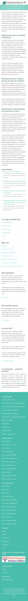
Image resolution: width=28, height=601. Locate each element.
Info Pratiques (5, 537)
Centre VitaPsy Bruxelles (7, 579)
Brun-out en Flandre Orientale (8, 465)
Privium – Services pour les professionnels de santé (13, 417)
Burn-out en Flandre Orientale (8, 513)
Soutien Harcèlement (6, 430)
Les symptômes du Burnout (8, 360)
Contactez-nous (5, 297)
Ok (14, 598)
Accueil (3, 531)
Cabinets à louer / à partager (8, 399)
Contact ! (4, 548)
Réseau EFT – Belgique (7, 420)
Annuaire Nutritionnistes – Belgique (10, 413)
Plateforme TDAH (6, 427)
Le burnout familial (6, 229)
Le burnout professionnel (7, 222)
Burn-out (4, 534)
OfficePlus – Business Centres (9, 434)
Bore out (4, 236)
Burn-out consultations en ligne (9, 475)
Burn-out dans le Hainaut (7, 451)
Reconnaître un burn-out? (7, 249)
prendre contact (20, 381)
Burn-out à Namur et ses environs (9, 444)
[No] (26, 594)
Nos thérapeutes (5, 320)
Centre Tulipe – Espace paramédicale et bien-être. (13, 403)
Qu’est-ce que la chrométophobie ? (11, 171)
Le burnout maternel (6, 225)
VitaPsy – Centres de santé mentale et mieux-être (13, 406)
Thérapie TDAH (5, 423)
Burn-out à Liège (5, 448)
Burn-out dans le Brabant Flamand (9, 458)
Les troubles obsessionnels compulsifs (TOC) (14, 181)
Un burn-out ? (5, 245)
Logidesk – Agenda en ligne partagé (10, 410)
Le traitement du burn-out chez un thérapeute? (12, 266)
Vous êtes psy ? (5, 544)
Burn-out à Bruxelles (6, 441)
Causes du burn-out (6, 256)
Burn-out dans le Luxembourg (8, 461)
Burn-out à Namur (6, 489)
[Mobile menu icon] (24, 2)
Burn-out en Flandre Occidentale (9, 468)
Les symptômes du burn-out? (8, 252)
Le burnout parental (6, 232)
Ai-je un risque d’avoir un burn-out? (9, 262)
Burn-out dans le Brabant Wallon (9, 455)
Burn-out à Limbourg (6, 472)
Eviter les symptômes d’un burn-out (10, 259)
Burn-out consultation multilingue (9, 479)
